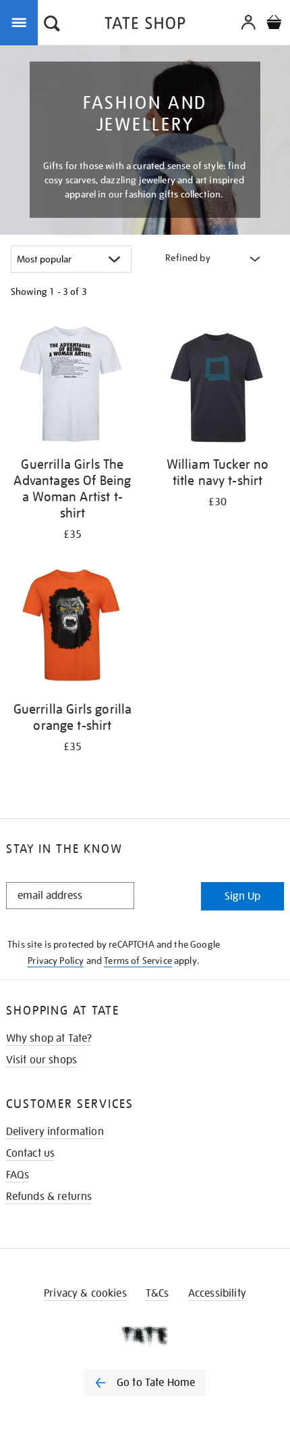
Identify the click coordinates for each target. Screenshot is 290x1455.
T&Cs (157, 1293)
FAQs (18, 1175)
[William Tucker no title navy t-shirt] (217, 384)
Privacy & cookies (85, 1293)
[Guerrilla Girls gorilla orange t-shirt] (72, 629)
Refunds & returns (49, 1196)
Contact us (30, 1153)
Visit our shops (41, 1060)
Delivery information (55, 1131)
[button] (52, 25)
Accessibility (217, 1293)
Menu (21, 21)
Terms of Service (138, 960)
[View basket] (274, 24)
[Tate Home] (145, 1335)
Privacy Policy (56, 960)
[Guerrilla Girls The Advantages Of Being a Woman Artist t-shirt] (72, 384)
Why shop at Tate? (49, 1038)
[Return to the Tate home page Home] (145, 25)
